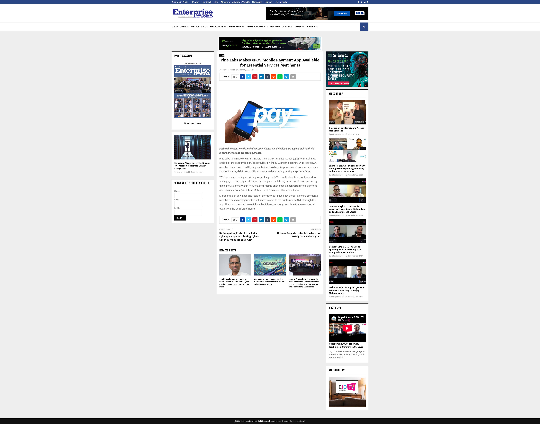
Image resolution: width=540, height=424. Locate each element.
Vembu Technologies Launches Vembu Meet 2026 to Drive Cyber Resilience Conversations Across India (234, 283)
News (183, 27)
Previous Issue (192, 123)
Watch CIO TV (337, 370)
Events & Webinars (256, 27)
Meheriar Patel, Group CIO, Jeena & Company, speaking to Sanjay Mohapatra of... (346, 290)
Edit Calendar (280, 2)
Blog (216, 2)
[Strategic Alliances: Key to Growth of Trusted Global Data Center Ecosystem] (192, 147)
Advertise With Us (241, 2)
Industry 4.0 (216, 27)
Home (175, 27)
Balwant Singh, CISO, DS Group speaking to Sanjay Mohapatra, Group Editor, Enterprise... (345, 249)
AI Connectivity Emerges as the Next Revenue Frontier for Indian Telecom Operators (269, 282)
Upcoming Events (292, 27)
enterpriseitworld (228, 70)
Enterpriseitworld (299, 421)
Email (176, 200)
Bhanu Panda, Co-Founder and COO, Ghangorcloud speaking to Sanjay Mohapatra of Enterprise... (347, 168)
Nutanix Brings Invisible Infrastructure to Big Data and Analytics (299, 235)
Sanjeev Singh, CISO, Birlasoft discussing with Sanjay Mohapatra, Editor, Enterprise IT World (347, 209)
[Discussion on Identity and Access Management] (347, 112)
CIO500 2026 (312, 27)
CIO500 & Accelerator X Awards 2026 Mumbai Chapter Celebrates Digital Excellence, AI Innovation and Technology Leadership (304, 283)
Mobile (177, 208)
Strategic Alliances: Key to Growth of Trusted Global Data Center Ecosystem (192, 166)
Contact (268, 2)
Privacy (195, 2)
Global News (234, 27)
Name (177, 191)
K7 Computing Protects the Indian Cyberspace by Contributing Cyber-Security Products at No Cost (239, 236)
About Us (225, 2)
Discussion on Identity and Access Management (346, 129)
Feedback (207, 2)
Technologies (198, 27)
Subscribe (257, 2)
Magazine (275, 27)
